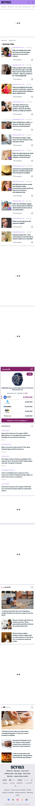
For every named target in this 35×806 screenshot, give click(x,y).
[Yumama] (28, 783)
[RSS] (22, 800)
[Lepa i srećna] (12, 783)
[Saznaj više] (32, 587)
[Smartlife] (20, 783)
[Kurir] (5, 780)
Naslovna (4, 40)
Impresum (7, 790)
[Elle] (26, 780)
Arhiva (17, 795)
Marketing (30, 792)
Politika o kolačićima (8, 792)
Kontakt (29, 790)
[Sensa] (5, 2)
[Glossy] (5, 783)
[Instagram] (17, 800)
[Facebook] (8, 800)
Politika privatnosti (20, 792)
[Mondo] (12, 780)
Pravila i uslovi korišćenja (18, 790)
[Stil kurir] (31, 780)
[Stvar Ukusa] (17, 786)
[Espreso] (20, 780)
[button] (17, 59)
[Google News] (26, 800)
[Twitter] (13, 800)
